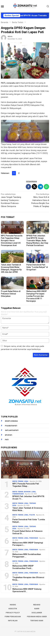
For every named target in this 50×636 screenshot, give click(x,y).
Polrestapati (11, 426)
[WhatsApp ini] (46, 186)
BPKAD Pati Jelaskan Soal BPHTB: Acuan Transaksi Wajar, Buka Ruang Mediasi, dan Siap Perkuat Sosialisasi (37, 240)
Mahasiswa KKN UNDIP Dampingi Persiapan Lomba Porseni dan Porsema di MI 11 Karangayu (36, 296)
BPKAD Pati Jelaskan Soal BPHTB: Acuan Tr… (28, 497)
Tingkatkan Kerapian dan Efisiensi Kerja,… (28, 578)
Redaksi (36, 605)
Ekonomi (27, 492)
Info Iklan (12, 621)
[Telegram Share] (40, 186)
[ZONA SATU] (25, 6)
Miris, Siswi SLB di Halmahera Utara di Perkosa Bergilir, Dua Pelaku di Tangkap (40, 200)
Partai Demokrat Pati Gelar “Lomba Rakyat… (28, 520)
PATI (7, 440)
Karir (36, 609)
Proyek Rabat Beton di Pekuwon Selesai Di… (27, 532)
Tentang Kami (36, 621)
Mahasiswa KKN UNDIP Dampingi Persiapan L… (27, 543)
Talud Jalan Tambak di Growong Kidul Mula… (27, 509)
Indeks (13, 605)
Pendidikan (33, 538)
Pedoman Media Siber (37, 617)
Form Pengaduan (13, 617)
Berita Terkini (17, 481)
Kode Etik (13, 609)
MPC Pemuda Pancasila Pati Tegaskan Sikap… (25, 484)
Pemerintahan (18, 494)
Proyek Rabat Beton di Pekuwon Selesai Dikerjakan (11, 293)
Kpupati (8, 435)
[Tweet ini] (34, 186)
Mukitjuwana (11, 421)
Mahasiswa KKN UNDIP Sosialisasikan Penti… (23, 567)
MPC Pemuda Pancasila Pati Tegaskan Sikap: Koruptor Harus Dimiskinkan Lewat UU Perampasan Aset (11, 240)
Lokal (26, 481)
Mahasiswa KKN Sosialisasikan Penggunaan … (26, 555)
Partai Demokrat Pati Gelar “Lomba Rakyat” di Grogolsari (37, 267)
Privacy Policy (13, 613)
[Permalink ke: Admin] (3, 37)
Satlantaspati (12, 430)
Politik (32, 515)
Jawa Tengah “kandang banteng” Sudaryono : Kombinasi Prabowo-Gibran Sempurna (11, 200)
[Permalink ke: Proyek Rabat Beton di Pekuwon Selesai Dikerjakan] (12, 283)
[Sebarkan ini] (28, 186)
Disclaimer (37, 613)
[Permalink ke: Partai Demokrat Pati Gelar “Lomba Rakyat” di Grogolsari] (37, 256)
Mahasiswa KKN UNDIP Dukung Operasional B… (26, 590)
